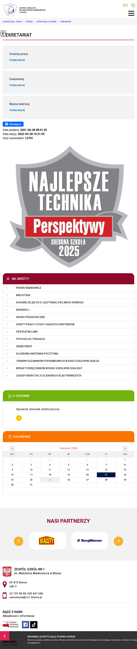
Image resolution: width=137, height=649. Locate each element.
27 (87, 480)
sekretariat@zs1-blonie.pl (126, 5)
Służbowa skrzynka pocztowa (37, 353)
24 (31, 480)
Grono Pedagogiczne (30, 317)
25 (50, 480)
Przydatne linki (27, 331)
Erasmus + (23, 309)
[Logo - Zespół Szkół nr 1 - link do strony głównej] (26, 9)
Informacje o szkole (45, 22)
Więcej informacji (19, 418)
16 (12, 475)
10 (31, 470)
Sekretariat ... (65, 22)
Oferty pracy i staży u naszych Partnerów (45, 324)
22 (125, 475)
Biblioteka (23, 295)
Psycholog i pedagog (30, 339)
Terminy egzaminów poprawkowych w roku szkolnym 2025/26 (57, 361)
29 (125, 480)
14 (106, 470)
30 (12, 484)
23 (12, 480)
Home (19, 22)
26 (68, 480)
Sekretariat (17, 35)
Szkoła (28, 22)
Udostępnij (15, 124)
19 (68, 475)
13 (87, 470)
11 (50, 470)
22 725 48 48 (17, 593)
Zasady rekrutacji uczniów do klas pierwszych (48, 375)
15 (125, 470)
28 (106, 480)
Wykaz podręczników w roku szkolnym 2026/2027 (49, 368)
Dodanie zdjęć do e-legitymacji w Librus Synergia (49, 302)
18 (50, 475)
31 (31, 484)
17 (31, 475)
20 (87, 475)
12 (68, 470)
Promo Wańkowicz (28, 287)
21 (106, 475)
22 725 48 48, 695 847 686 (133, 5)
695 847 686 (35, 593)
